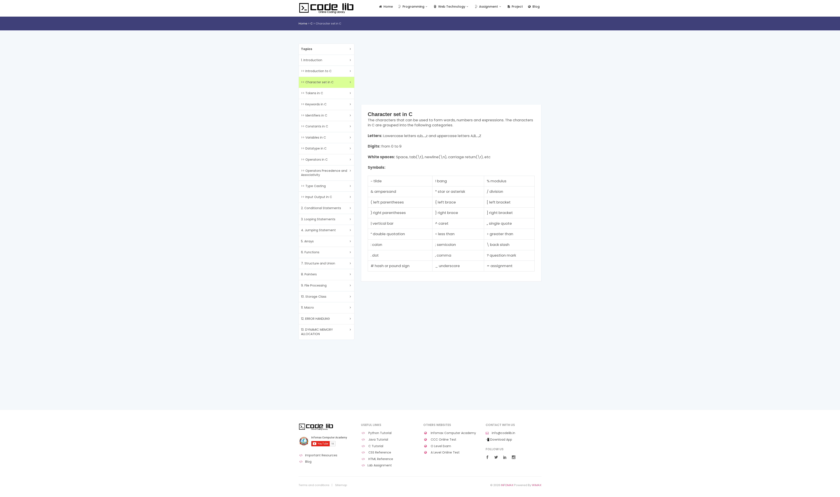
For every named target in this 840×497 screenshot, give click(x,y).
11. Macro (307, 307)
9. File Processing (314, 285)
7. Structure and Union (318, 263)
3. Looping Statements (318, 219)
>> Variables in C (313, 137)
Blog (536, 7)
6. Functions (310, 252)
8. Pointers (309, 274)
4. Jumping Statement (318, 230)
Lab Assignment (380, 465)
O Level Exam (440, 446)
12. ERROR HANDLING (315, 318)
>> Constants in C (314, 126)
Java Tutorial (378, 440)
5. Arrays (307, 241)
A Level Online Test (445, 452)
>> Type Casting (313, 186)
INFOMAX (507, 485)
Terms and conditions (314, 485)
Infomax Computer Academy (453, 433)
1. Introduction (311, 60)
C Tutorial (375, 446)
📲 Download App (499, 440)
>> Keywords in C (314, 104)
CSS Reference (379, 452)
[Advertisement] (451, 74)
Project (517, 7)
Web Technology (451, 7)
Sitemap (341, 485)
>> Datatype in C (314, 148)
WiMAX (536, 485)
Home (388, 7)
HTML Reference (380, 459)
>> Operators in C (314, 159)
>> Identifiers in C (314, 115)
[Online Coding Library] (327, 8)
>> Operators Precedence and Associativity (324, 173)
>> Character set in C (317, 82)
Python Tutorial (380, 433)
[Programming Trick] (316, 426)
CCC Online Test (443, 440)
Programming (413, 7)
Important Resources (321, 455)
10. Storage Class (313, 296)
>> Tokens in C (312, 93)
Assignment (488, 7)
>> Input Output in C (316, 197)
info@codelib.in (503, 433)
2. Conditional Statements (321, 208)
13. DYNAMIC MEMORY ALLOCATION (317, 331)
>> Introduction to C (316, 71)
